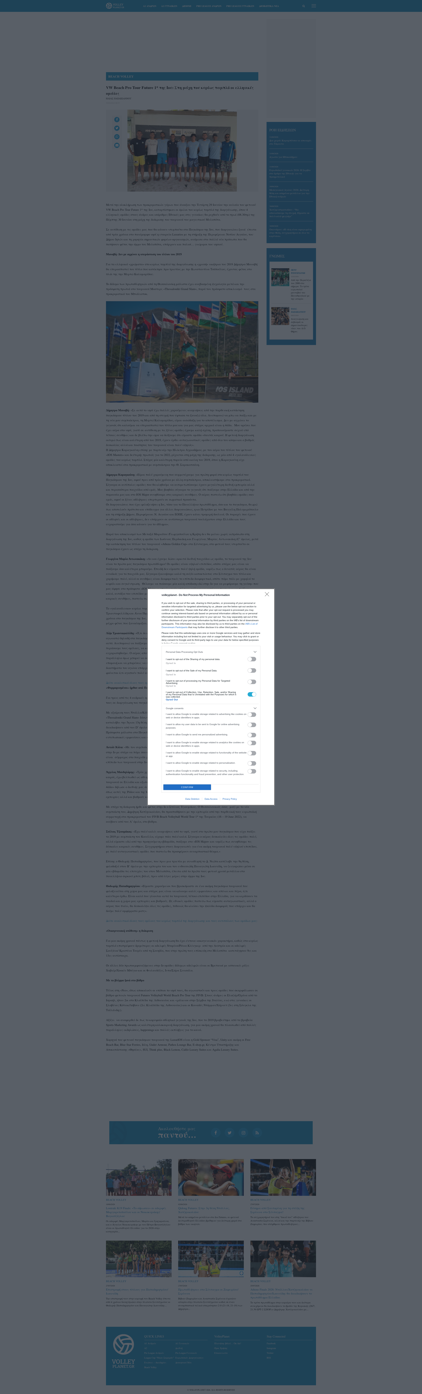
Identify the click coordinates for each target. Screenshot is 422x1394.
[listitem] (211, 652)
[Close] (268, 595)
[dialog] (211, 697)
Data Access (211, 799)
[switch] (252, 659)
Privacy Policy (230, 799)
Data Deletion (192, 799)
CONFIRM (187, 787)
